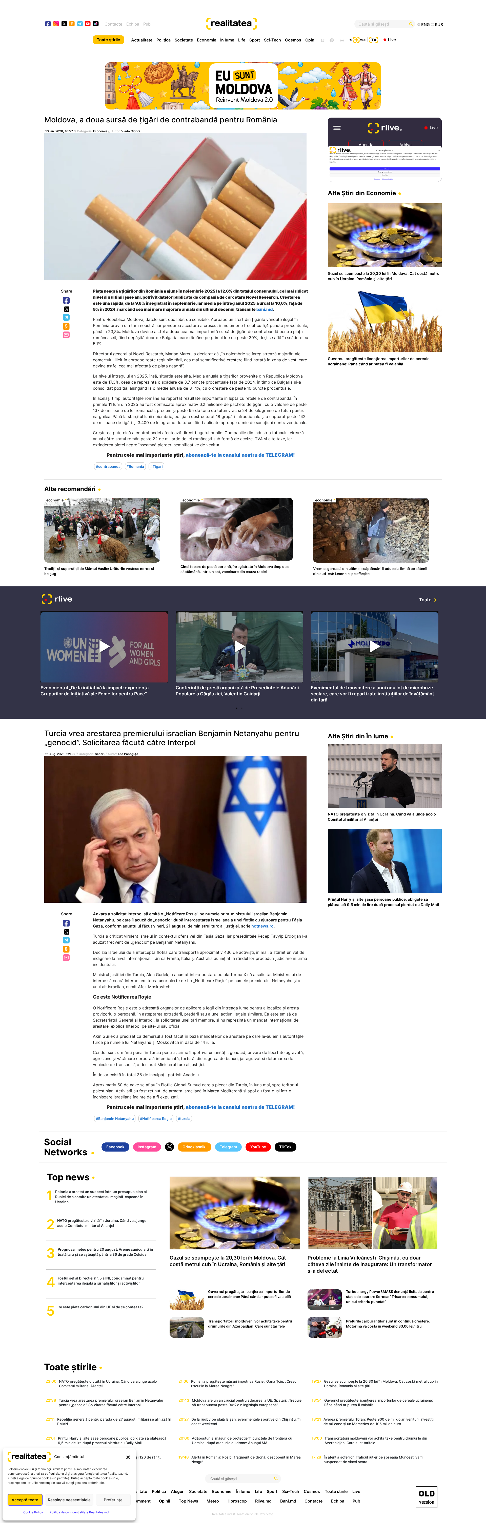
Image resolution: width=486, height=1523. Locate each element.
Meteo (213, 1501)
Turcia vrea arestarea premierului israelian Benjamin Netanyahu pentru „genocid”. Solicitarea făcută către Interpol (171, 738)
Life (241, 39)
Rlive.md (263, 1501)
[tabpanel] (104, 655)
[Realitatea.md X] (64, 23)
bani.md (264, 309)
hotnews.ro (262, 926)
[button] (128, 1456)
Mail (67, 335)
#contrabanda (108, 466)
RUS (439, 24)
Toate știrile (108, 39)
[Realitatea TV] (373, 39)
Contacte (113, 24)
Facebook (66, 300)
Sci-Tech (272, 39)
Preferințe (113, 1499)
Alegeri (178, 1491)
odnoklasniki (72, 24)
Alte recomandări (70, 489)
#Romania (135, 466)
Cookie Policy (33, 1512)
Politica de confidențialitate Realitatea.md (79, 1512)
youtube (88, 24)
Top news (68, 1178)
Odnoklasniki (66, 326)
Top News (188, 1501)
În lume (227, 39)
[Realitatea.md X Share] (67, 309)
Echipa (132, 24)
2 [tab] (241, 708)
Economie (206, 39)
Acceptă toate (25, 1499)
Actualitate (141, 39)
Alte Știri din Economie (362, 193)
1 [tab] (236, 708)
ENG (425, 24)
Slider (99, 754)
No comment (138, 1501)
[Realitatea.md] (426, 1497)
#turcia (184, 1118)
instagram (56, 24)
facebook (48, 24)
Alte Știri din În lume (358, 736)
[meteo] (342, 39)
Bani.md (288, 1501)
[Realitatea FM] (357, 39)
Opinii (310, 39)
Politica (163, 39)
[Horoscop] (322, 39)
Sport (254, 39)
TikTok (285, 1146)
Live (392, 39)
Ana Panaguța (127, 754)
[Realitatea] (263, 24)
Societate (184, 39)
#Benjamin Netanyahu (115, 1118)
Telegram (66, 317)
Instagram (147, 1146)
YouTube (258, 1146)
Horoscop (237, 1501)
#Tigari (156, 466)
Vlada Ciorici (130, 131)
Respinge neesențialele (69, 1499)
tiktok (96, 24)
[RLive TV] (57, 600)
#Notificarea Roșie (156, 1118)
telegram (80, 24)
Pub (147, 24)
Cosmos (293, 39)
